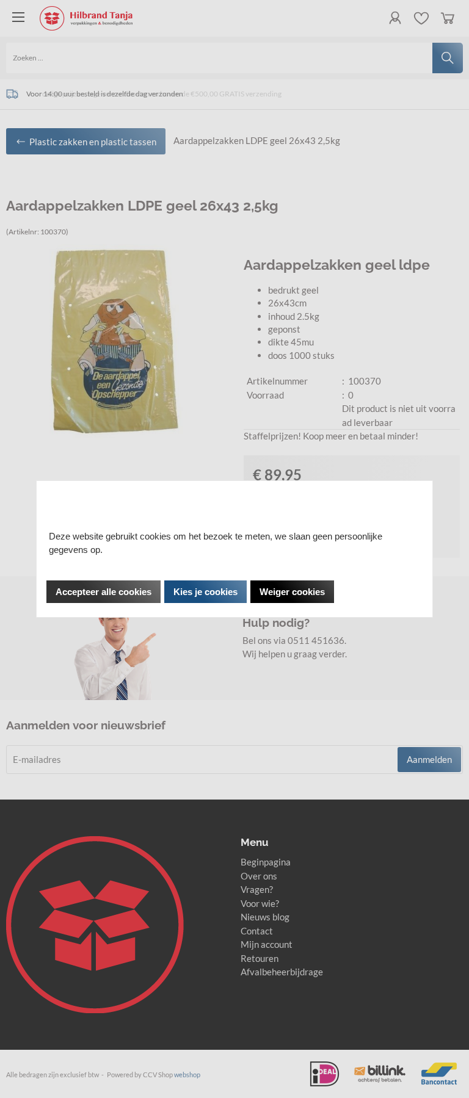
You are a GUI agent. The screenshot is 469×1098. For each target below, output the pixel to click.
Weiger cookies (292, 592)
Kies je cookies (205, 592)
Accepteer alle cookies (103, 592)
